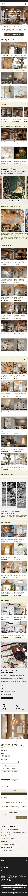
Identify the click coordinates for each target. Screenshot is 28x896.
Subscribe (21, 817)
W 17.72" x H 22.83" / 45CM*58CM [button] (10, 771)
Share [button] (5, 797)
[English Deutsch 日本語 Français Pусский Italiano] (7, 884)
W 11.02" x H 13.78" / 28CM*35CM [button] (10, 765)
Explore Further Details (7, 697)
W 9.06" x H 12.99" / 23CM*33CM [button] (10, 762)
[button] (2, 4)
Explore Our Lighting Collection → (14, 34)
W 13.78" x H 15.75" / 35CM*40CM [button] (10, 768)
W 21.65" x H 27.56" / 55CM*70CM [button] (10, 775)
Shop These (5, 19)
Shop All (23, 19)
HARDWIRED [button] (6, 780)
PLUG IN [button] (14, 780)
